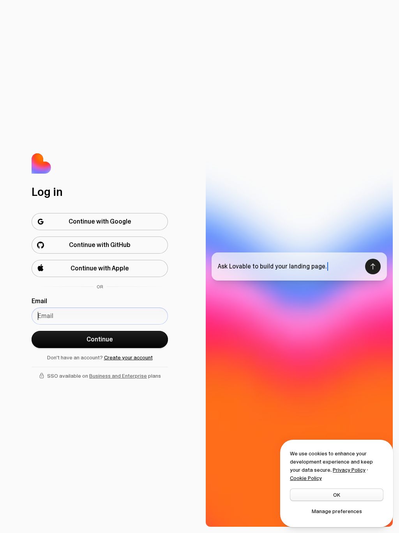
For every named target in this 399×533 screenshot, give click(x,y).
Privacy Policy (349, 469)
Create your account (128, 357)
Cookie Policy (306, 477)
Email (39, 301)
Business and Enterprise (118, 375)
